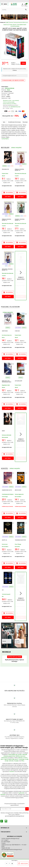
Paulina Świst (5, 173)
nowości (11, 771)
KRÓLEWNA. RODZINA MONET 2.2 (7, 270)
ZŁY (3, 590)
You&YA (16, 175)
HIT (8, 166)
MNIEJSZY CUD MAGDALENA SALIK (6, 381)
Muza (8, 90)
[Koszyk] (25, 4)
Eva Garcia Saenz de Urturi (7, 335)
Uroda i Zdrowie (17, 641)
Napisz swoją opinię (14, 657)
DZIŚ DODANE (18, 164)
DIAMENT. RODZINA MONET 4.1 (19, 220)
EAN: (2, 91)
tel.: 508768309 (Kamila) (14, 106)
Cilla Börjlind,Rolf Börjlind (7, 494)
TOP (12, 166)
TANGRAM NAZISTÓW (20, 540)
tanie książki (11, 754)
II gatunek (21, 793)
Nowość (4, 166)
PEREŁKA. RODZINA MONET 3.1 (6, 220)
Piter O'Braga (18, 544)
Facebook (1, 821)
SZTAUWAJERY (18, 381)
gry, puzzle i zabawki (21, 754)
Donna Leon (5, 544)
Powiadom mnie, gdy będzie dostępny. (13, 80)
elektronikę (11, 759)
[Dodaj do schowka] (11, 152)
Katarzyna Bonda (9, 88)
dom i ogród (4, 759)
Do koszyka (8, 193)
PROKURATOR (5, 169)
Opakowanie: (4, 98)
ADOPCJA (4, 540)
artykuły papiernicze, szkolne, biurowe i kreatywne (14, 756)
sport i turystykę (19, 759)
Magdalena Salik (6, 385)
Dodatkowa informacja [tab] (14, 122)
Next (26, 17)
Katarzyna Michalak (6, 435)
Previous (2, 17)
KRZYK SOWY (18, 490)
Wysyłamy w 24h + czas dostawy (11, 100)
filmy (22, 761)
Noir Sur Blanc (18, 496)
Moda (4, 641)
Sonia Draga (5, 496)
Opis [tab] (4, 122)
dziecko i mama (22, 757)
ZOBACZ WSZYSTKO (20, 278)
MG (2, 596)
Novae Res (17, 546)
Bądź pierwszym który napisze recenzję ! (14, 660)
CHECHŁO (17, 331)
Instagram (6, 821)
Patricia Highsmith (19, 494)
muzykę (16, 761)
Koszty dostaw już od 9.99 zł (9, 103)
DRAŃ (3, 431)
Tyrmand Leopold (6, 594)
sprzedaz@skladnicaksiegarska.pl (11, 849)
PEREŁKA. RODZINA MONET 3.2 (19, 170)
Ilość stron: (3, 95)
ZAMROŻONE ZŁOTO (7, 490)
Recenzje (25, 122)
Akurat (3, 175)
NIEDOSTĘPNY (23, 863)
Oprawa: (3, 96)
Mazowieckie (5, 437)
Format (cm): (4, 93)
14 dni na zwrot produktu (8, 102)
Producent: (3, 90)
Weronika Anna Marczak (20, 173)
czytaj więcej (4, 138)
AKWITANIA (5, 331)
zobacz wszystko (16, 147)
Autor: (2, 88)
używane (2, 794)
